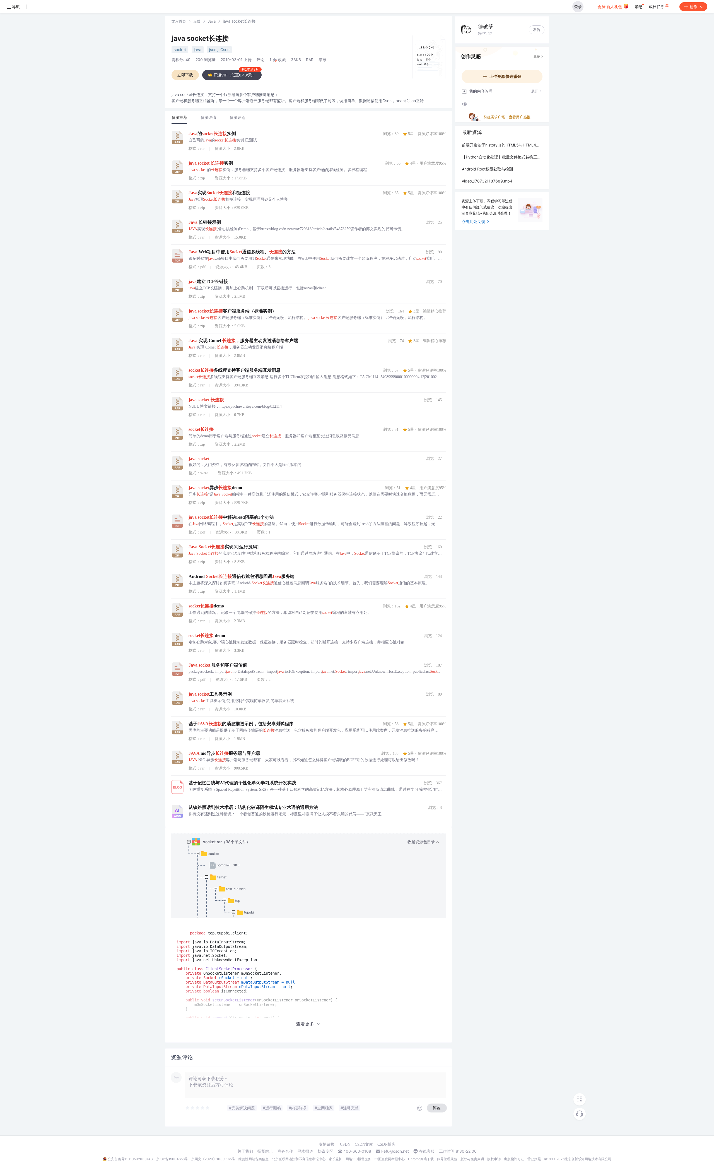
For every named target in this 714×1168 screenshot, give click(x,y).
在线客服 (427, 1151)
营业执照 (534, 1159)
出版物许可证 (514, 1159)
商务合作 (285, 1151)
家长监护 (335, 1159)
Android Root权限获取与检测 (487, 169)
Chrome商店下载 (421, 1159)
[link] (179, 21)
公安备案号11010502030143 (130, 1159)
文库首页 (179, 21)
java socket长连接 (200, 38)
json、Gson (219, 49)
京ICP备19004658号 (172, 1159)
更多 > (538, 56)
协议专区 (325, 1151)
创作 (693, 6)
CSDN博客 (386, 1144)
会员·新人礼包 (610, 6)
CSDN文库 (364, 1144)
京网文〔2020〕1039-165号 (213, 1159)
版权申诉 (494, 1159)
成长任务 (657, 6)
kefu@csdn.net (395, 1151)
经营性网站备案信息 (253, 1159)
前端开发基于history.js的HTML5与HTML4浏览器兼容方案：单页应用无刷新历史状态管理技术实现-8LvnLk (502, 145)
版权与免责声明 (472, 1159)
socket (180, 49)
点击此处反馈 (473, 221)
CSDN (345, 1144)
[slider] (198, 1108)
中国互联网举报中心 (390, 1159)
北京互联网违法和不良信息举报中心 (298, 1159)
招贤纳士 (265, 1151)
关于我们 (245, 1151)
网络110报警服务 (358, 1159)
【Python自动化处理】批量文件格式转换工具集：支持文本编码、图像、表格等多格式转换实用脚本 (502, 157)
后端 (197, 21)
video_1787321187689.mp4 (487, 181)
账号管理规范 (447, 1159)
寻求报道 (305, 1151)
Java (212, 21)
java (197, 49)
